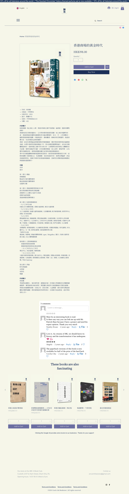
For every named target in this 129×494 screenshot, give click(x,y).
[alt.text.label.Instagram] (120, 28)
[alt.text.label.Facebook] (123, 28)
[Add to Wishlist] (107, 67)
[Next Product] (124, 390)
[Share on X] (86, 80)
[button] (122, 8)
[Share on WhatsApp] (82, 80)
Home (22, 36)
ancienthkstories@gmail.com (99, 474)
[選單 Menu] (18, 20)
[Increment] (81, 60)
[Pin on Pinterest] (79, 80)
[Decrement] (75, 60)
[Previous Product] (5, 390)
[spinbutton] (78, 60)
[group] (64, 401)
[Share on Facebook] (75, 80)
